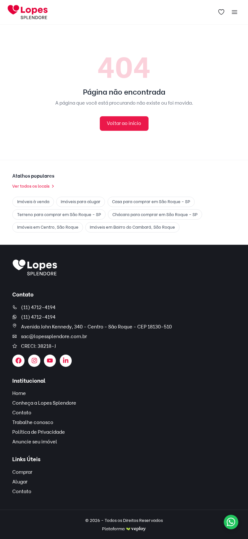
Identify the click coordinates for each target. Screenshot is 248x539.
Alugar (19, 482)
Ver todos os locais (30, 186)
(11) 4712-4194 (38, 307)
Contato (21, 413)
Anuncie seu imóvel (34, 442)
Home (19, 393)
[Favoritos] (221, 12)
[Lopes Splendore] (34, 267)
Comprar (22, 472)
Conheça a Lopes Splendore (44, 403)
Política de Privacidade (38, 432)
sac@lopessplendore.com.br (54, 336)
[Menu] (234, 12)
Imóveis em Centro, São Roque (47, 227)
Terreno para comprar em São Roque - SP (59, 214)
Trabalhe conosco (32, 422)
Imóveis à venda (33, 201)
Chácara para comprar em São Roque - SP (155, 214)
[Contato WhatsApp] (231, 522)
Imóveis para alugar (80, 201)
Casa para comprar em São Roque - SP (151, 201)
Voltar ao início (124, 123)
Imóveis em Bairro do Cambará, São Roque (132, 227)
